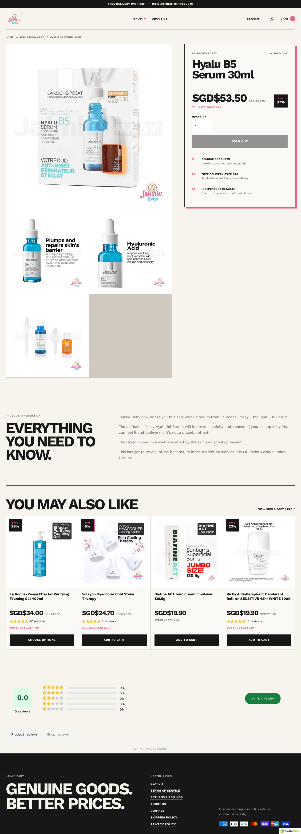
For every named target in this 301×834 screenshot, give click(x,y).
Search (253, 18)
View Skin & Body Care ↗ (276, 509)
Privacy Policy (163, 824)
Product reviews (24, 734)
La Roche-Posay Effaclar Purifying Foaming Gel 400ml (39, 596)
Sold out (240, 141)
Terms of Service (165, 790)
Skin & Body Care (31, 37)
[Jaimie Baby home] (14, 18)
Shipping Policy (163, 817)
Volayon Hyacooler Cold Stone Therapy (108, 596)
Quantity (199, 116)
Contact (157, 811)
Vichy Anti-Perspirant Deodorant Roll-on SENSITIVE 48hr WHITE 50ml (258, 596)
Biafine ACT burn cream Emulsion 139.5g (183, 596)
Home (10, 37)
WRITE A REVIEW (263, 698)
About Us (160, 18)
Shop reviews (58, 734)
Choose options (42, 640)
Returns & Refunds (166, 797)
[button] (42, 621)
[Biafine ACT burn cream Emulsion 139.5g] (187, 552)
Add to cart (114, 640)
